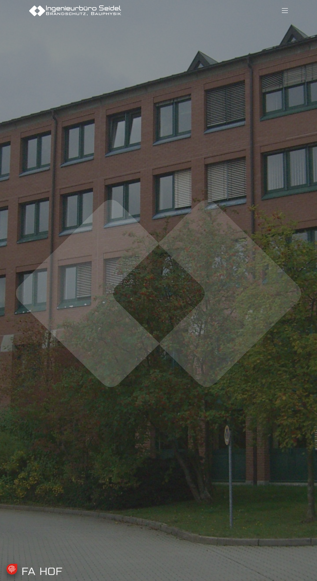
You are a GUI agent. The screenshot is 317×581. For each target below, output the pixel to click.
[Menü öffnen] (285, 10)
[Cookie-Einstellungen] (11, 569)
